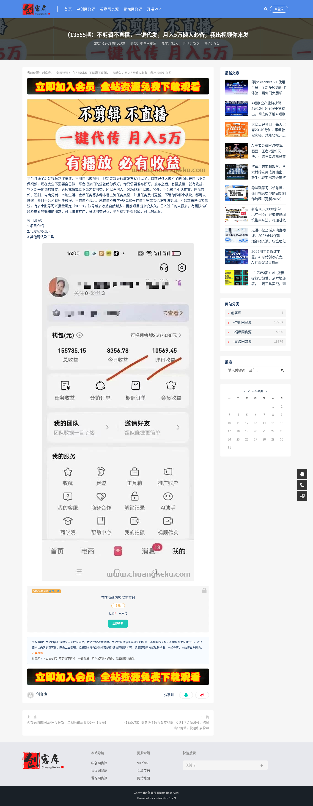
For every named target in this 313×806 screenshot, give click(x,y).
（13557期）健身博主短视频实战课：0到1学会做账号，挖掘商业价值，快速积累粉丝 (165, 725)
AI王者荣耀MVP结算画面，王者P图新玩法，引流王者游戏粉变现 (268, 151)
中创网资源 (86, 9)
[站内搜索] (266, 9)
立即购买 (118, 623)
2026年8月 (255, 391)
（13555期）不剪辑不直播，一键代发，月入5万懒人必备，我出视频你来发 (89, 658)
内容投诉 (37, 653)
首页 (68, 9)
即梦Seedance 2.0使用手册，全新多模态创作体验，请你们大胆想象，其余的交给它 (268, 88)
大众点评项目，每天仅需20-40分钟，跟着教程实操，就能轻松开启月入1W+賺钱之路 (268, 130)
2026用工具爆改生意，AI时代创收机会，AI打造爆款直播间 (268, 257)
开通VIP (154, 9)
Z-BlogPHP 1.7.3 (165, 798)
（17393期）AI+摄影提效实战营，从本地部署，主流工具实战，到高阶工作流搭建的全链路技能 (268, 278)
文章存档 (143, 770)
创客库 (46, 73)
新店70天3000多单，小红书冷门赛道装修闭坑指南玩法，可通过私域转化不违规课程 (268, 215)
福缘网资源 (109, 9)
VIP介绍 (142, 763)
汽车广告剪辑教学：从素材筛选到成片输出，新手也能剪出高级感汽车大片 (268, 172)
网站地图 (143, 778)
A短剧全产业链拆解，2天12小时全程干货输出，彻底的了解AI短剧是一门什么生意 (268, 109)
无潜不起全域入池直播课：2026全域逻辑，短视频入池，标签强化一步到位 (268, 236)
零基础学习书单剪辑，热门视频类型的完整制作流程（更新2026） (268, 193)
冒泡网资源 (133, 9)
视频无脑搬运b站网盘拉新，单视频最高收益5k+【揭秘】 (67, 722)
